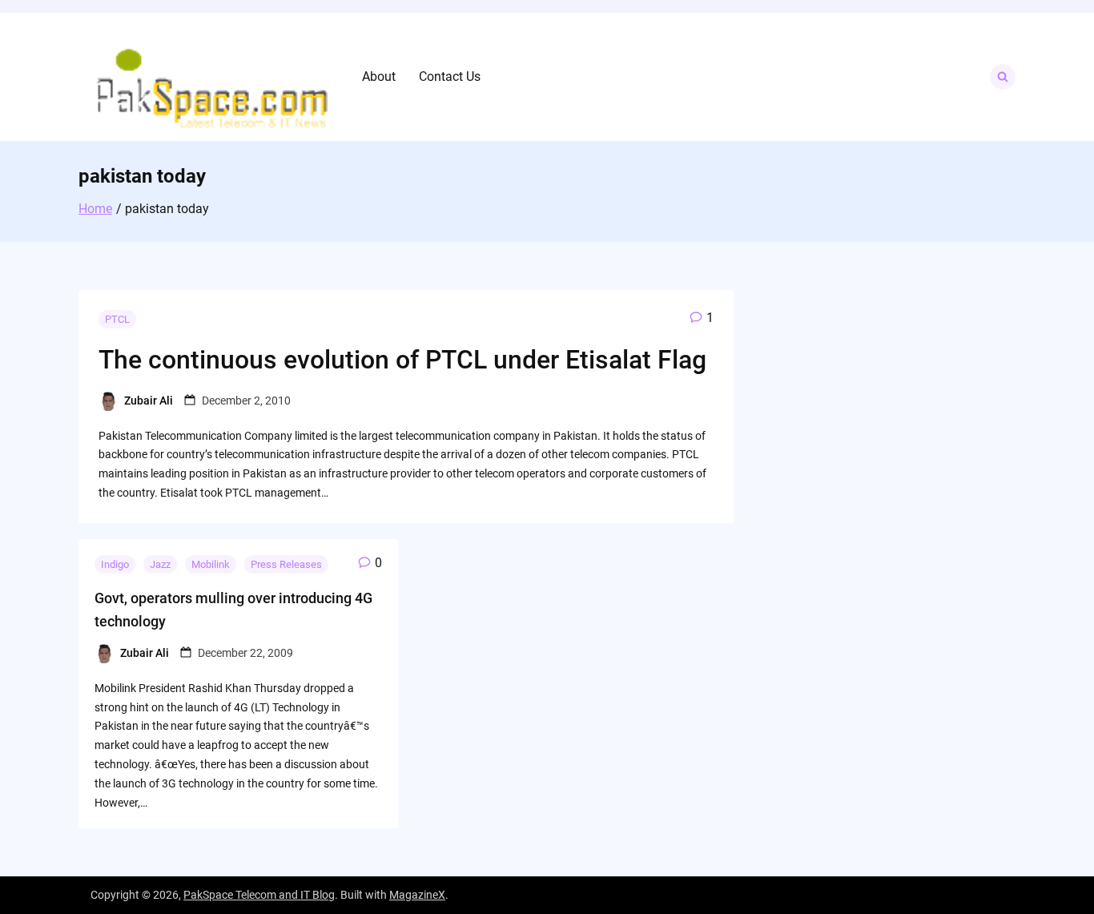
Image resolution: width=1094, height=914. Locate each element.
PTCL (117, 319)
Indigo (115, 564)
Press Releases (286, 564)
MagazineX (417, 894)
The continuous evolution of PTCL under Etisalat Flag (402, 359)
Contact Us (450, 76)
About (379, 76)
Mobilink (210, 564)
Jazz (160, 564)
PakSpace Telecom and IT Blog (259, 894)
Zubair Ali (148, 400)
